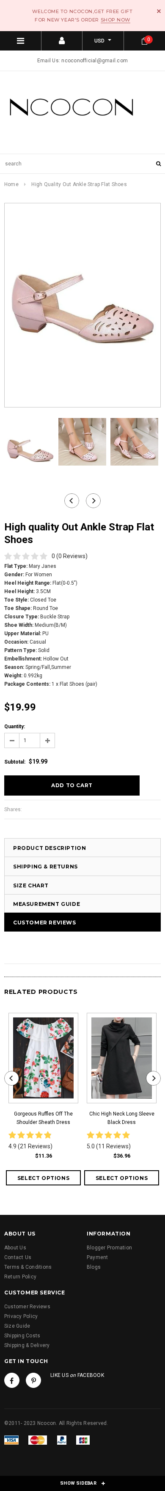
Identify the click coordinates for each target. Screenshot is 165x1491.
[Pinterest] (33, 1380)
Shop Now (115, 20)
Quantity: (14, 727)
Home (11, 184)
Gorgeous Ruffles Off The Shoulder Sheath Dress (43, 1118)
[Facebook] (11, 1380)
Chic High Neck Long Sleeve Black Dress (121, 1118)
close (159, 11)
